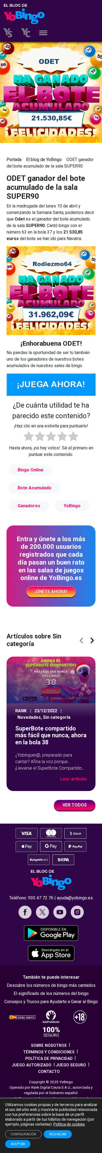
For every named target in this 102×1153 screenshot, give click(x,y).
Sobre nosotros (49, 1045)
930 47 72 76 (40, 897)
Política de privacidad (49, 1058)
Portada (14, 159)
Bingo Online (31, 469)
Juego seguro (71, 1065)
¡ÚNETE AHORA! (51, 591)
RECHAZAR (57, 1134)
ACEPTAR (18, 1144)
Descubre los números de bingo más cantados (51, 985)
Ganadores (29, 505)
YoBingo (72, 505)
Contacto (49, 1071)
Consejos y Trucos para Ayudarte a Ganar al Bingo (51, 1001)
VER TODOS (75, 805)
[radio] (29, 437)
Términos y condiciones (49, 1052)
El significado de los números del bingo (51, 993)
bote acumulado (34, 487)
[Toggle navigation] (43, 33)
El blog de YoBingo (44, 159)
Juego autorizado (31, 1065)
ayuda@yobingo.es (75, 897)
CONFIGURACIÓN (23, 1134)
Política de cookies (69, 1124)
